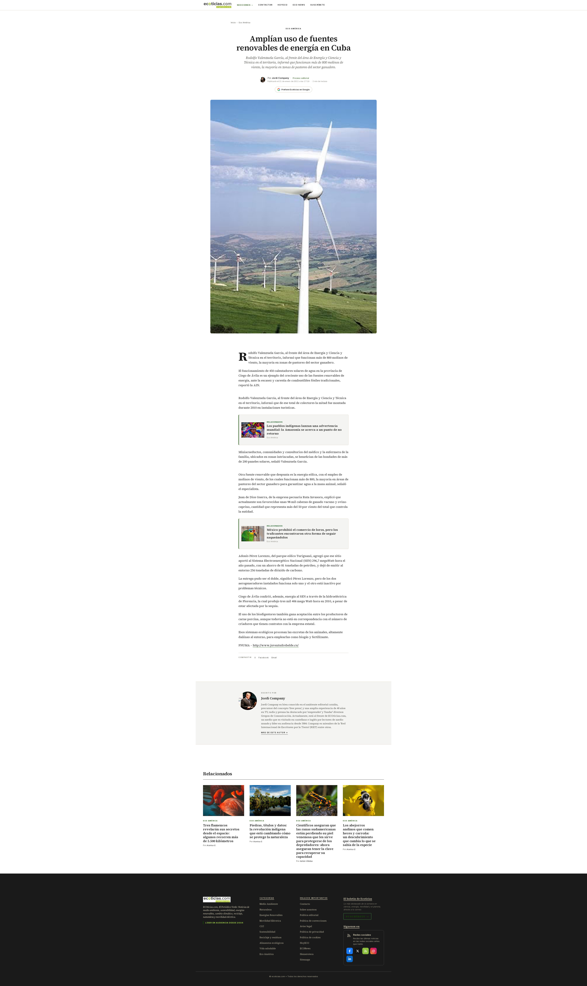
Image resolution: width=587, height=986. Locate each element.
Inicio (233, 22)
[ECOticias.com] (217, 5)
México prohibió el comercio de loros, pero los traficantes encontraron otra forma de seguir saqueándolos (302, 533)
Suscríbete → (357, 916)
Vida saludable (268, 948)
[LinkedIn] (349, 959)
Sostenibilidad (267, 931)
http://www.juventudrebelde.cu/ (276, 645)
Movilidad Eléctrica (270, 920)
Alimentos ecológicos (272, 943)
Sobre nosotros (308, 909)
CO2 (262, 926)
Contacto (305, 904)
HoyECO (283, 5)
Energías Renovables (271, 915)
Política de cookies (310, 937)
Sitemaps (305, 959)
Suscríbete (317, 5)
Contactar (265, 5)
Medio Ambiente (269, 904)
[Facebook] (349, 951)
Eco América (244, 22)
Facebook (263, 657)
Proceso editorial (301, 78)
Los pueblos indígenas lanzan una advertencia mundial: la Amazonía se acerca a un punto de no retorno (304, 429)
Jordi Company (280, 78)
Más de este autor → (274, 732)
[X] (357, 951)
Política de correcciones (313, 920)
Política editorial (309, 915)
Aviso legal (306, 926)
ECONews (305, 948)
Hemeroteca (307, 954)
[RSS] (365, 951)
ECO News (299, 5)
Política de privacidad (312, 931)
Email (274, 657)
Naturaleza (266, 909)
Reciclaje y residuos (270, 937)
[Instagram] (373, 951)
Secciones (244, 5)
